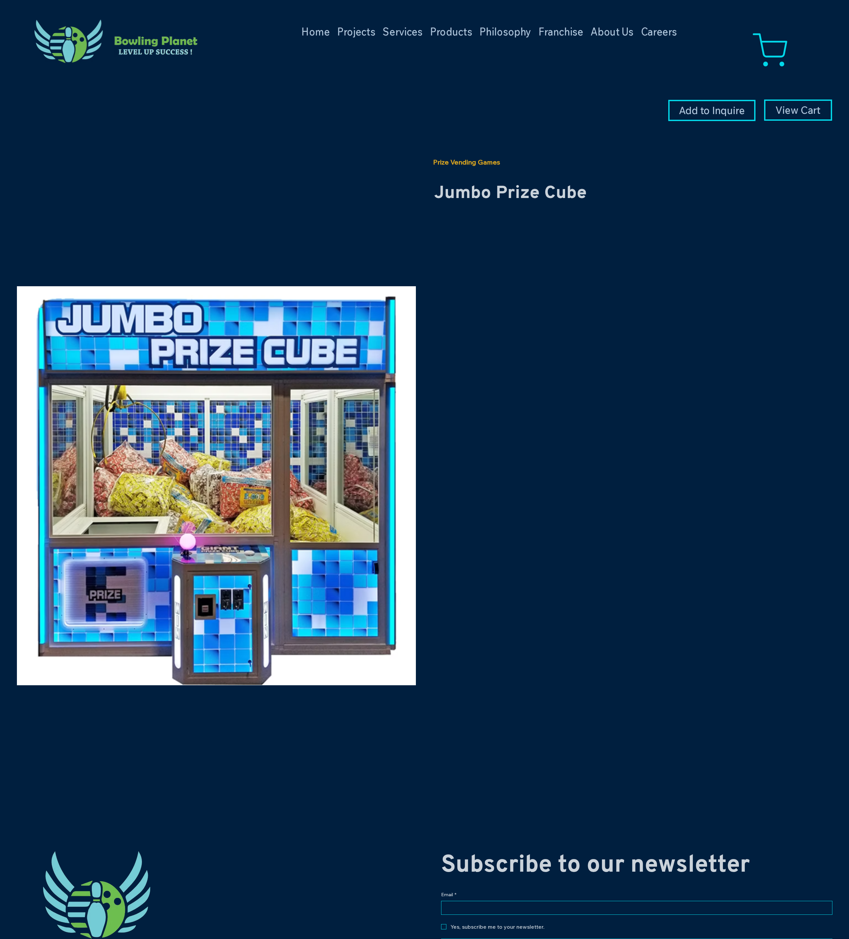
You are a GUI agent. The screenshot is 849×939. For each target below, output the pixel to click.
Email (448, 895)
